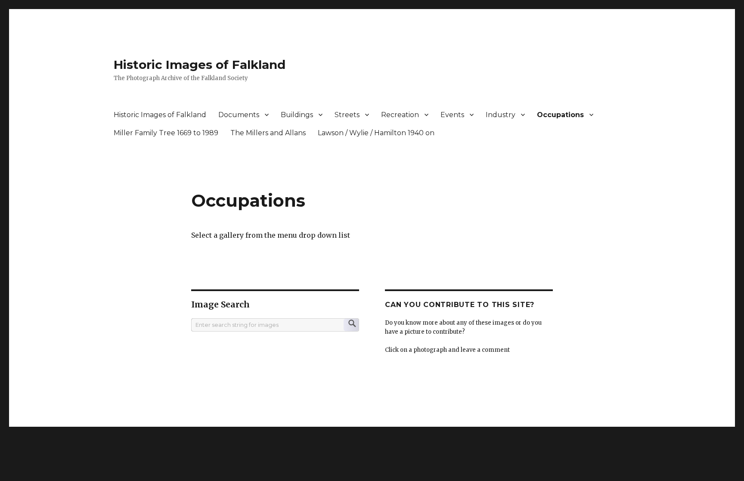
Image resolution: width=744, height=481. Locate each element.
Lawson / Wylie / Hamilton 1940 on (376, 133)
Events (452, 115)
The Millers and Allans (268, 133)
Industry (500, 115)
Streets (347, 115)
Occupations (560, 115)
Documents (238, 115)
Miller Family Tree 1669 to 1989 (166, 133)
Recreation (400, 115)
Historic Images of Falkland (199, 64)
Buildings (297, 115)
